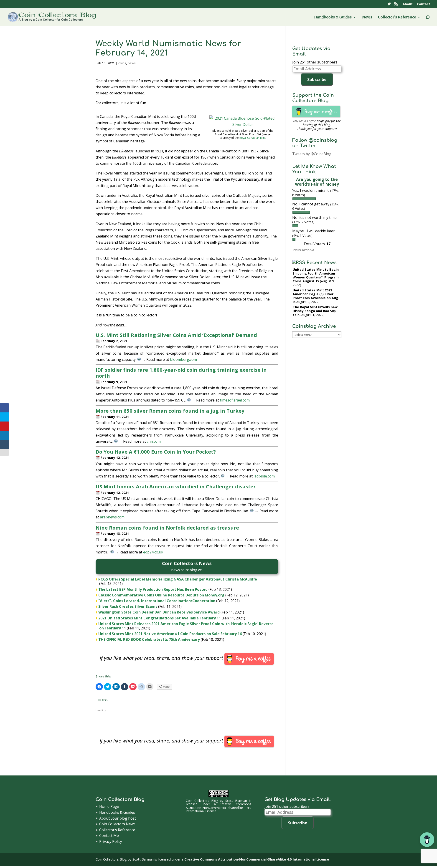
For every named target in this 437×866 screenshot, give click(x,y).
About (408, 4)
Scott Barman (236, 800)
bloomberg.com (183, 359)
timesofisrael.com (235, 400)
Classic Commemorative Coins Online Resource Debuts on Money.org (161, 595)
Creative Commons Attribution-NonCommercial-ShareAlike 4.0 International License (218, 807)
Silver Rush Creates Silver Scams (127, 606)
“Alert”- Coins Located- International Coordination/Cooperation (156, 600)
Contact (423, 4)
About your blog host (117, 818)
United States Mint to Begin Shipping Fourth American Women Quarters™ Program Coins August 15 (316, 275)
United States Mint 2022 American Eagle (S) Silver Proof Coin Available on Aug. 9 (316, 296)
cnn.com (154, 441)
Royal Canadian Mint (252, 138)
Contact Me (109, 835)
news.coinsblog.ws (187, 569)
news (132, 63)
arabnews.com (112, 517)
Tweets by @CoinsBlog (311, 153)
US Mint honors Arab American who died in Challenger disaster (176, 486)
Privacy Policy (110, 841)
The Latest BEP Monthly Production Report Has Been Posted (153, 589)
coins (122, 63)
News (367, 17)
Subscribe (317, 79)
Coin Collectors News (117, 823)
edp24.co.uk (153, 552)
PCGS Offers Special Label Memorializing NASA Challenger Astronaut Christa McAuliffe (177, 579)
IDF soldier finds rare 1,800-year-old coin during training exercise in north (181, 372)
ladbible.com (264, 476)
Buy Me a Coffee (304, 121)
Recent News (322, 262)
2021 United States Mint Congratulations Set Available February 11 (159, 618)
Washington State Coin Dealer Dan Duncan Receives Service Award (159, 612)
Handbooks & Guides (333, 17)
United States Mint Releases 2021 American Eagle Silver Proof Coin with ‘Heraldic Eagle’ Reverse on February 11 (186, 626)
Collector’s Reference (397, 17)
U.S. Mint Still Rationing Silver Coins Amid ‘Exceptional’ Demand (176, 334)
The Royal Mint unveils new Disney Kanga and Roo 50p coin (315, 311)
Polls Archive (303, 249)
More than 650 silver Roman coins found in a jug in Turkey (170, 410)
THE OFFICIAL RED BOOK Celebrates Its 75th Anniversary (149, 639)
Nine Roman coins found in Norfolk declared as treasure (167, 527)
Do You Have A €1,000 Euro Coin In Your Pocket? (156, 451)
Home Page (109, 806)
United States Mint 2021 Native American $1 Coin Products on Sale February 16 (170, 633)
